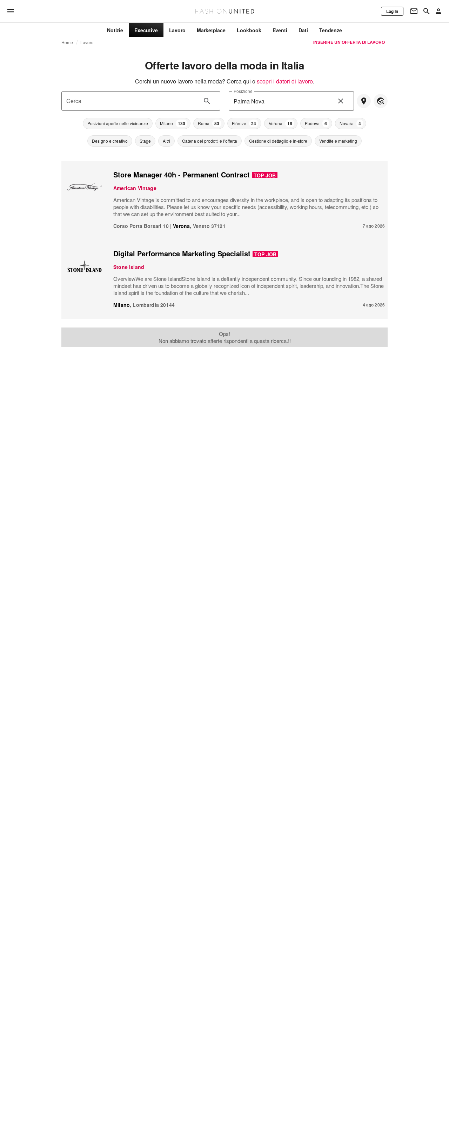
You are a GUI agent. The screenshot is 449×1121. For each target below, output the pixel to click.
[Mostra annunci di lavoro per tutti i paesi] (381, 101)
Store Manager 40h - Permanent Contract (181, 174)
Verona (181, 225)
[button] (118, 123)
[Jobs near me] (364, 101)
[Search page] (426, 11)
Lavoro (87, 42)
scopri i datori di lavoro (285, 81)
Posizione (243, 91)
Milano (121, 304)
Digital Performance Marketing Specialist (181, 253)
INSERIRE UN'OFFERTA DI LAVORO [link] (349, 42)
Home (67, 42)
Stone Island (128, 266)
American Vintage (134, 187)
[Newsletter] (414, 11)
